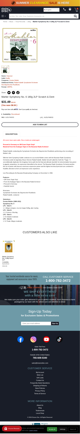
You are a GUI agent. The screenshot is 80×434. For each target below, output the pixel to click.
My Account (40, 372)
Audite (8, 78)
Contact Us (40, 380)
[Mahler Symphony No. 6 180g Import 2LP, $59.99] (9, 246)
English (48, 10)
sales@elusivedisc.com (40, 363)
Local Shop (40, 413)
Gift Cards (40, 378)
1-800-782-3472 (58, 281)
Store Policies (40, 388)
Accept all (52, 429)
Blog (40, 408)
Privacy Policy (40, 391)
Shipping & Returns (40, 385)
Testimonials (40, 410)
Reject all (73, 429)
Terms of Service (40, 393)
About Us (40, 405)
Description (11, 134)
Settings (62, 429)
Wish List (40, 375)
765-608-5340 (40, 357)
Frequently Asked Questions (40, 383)
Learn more (33, 430)
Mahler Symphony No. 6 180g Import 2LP (8, 258)
